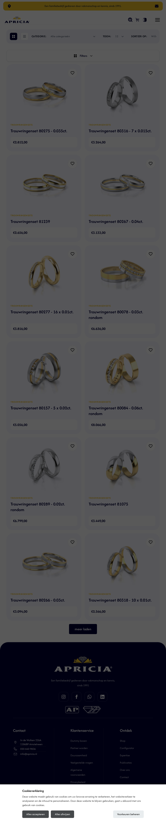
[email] (157, 6)
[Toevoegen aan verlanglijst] (72, 73)
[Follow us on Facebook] (76, 697)
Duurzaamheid (78, 755)
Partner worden (79, 748)
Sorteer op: (139, 36)
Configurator (127, 748)
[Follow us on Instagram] (63, 697)
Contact (124, 777)
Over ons (125, 770)
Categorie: (39, 36)
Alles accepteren (35, 814)
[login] (145, 20)
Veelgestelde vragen (81, 763)
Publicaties (126, 763)
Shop (122, 741)
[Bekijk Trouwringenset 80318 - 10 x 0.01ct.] (122, 563)
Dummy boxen (78, 741)
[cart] (137, 19)
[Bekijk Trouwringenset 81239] (44, 185)
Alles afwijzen (62, 814)
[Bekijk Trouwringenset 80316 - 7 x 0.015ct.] (122, 94)
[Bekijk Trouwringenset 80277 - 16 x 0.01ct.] (44, 275)
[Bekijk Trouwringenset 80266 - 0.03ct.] (44, 563)
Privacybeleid (77, 782)
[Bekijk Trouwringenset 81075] (122, 467)
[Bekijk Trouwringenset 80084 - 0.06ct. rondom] (122, 371)
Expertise (125, 755)
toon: (107, 36)
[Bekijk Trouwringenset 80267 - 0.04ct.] (122, 185)
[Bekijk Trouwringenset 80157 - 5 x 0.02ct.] (44, 371)
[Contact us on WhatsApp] (89, 697)
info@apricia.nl (28, 754)
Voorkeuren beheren (128, 814)
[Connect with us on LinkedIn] (102, 697)
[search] (130, 19)
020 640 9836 (28, 749)
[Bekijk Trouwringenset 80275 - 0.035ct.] (44, 94)
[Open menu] (157, 19)
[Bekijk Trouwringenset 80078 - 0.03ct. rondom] (122, 275)
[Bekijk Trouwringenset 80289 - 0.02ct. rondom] (44, 467)
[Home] (17, 20)
